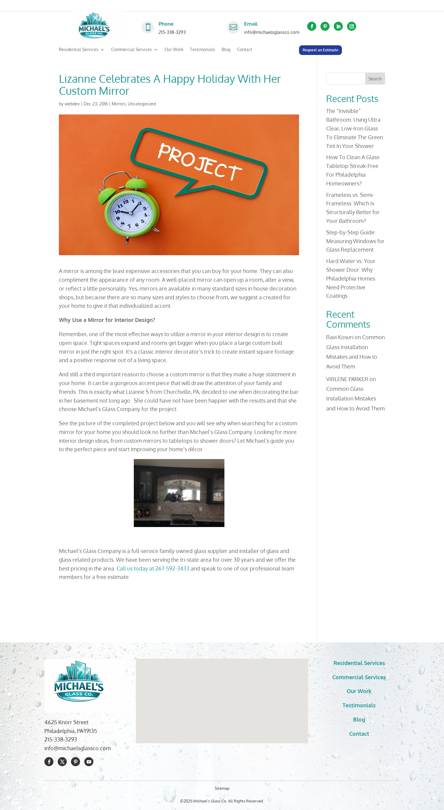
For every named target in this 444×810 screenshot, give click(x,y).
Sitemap (222, 788)
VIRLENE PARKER (347, 379)
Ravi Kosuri (339, 337)
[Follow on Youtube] (88, 761)
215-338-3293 (172, 32)
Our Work (174, 49)
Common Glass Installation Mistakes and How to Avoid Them (355, 398)
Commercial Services (131, 49)
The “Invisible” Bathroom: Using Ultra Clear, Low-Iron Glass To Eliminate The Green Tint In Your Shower (354, 128)
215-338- (54, 739)
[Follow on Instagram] (351, 26)
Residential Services (78, 49)
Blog (226, 49)
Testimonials (202, 49)
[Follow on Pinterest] (325, 26)
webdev (72, 103)
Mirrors (119, 103)
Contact (244, 49)
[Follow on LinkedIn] (338, 26)
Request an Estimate (320, 50)
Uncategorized (142, 103)
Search (375, 78)
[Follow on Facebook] (311, 26)
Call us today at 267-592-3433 (154, 568)
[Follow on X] (62, 761)
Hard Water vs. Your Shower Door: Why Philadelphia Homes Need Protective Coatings (350, 278)
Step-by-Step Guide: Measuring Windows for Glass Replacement (355, 241)
